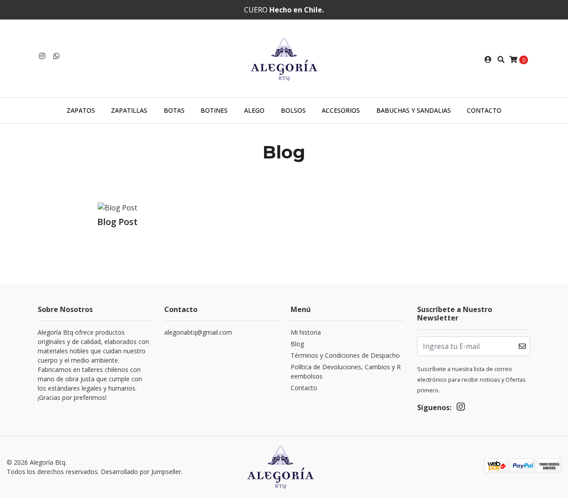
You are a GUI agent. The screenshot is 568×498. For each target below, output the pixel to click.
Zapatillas (129, 110)
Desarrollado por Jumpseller (141, 471)
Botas (174, 110)
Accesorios (341, 110)
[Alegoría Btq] (284, 58)
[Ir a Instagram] (42, 56)
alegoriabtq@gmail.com (198, 332)
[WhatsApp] (56, 56)
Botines (214, 110)
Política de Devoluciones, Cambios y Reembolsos (346, 371)
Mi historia (306, 332)
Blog (297, 344)
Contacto (484, 110)
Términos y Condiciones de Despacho (345, 355)
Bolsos (293, 110)
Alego (254, 110)
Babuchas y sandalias (413, 110)
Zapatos (81, 110)
